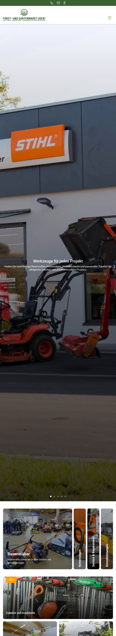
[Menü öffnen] (109, 17)
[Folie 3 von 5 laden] (58, 496)
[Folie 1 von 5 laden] (51, 496)
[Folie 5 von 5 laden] (65, 496)
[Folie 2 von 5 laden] (54, 496)
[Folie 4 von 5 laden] (61, 496)
